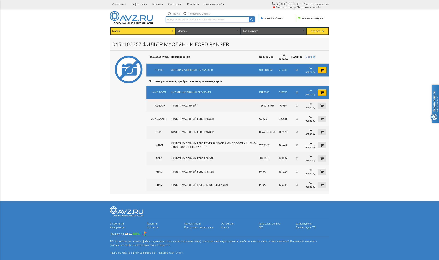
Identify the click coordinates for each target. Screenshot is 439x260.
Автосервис (175, 4)
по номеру (199, 13)
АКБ (261, 227)
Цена (309, 56)
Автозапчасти (192, 223)
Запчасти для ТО (306, 227)
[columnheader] (310, 57)
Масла (225, 227)
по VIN (177, 13)
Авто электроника (269, 223)
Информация (139, 4)
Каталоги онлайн (214, 4)
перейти (316, 31)
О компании (119, 4)
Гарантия (157, 4)
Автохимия (227, 223)
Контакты (193, 4)
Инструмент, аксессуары (199, 227)
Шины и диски (304, 223)
